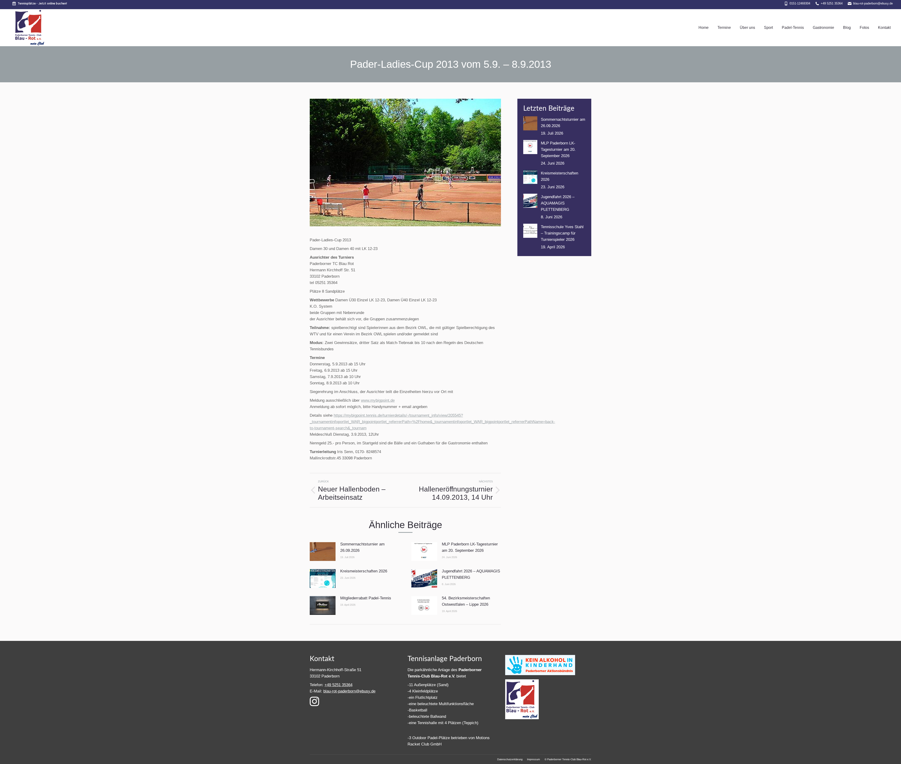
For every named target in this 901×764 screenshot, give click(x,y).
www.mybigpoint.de (378, 400)
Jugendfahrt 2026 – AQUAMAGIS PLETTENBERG (471, 574)
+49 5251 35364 (832, 3)
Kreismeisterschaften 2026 (363, 571)
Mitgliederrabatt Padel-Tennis (365, 598)
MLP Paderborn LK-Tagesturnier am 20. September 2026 (470, 547)
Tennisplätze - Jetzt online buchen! (42, 3)
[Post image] (323, 551)
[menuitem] (703, 27)
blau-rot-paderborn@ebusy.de (873, 3)
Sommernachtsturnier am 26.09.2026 (362, 547)
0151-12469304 (800, 3)
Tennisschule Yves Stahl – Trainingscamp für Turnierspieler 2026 (562, 233)
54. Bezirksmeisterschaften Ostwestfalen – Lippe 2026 (466, 601)
